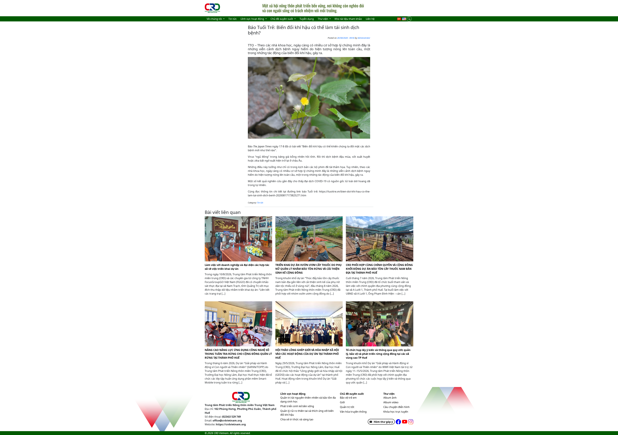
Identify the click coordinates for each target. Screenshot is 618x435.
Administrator (364, 37)
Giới (342, 402)
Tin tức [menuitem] (232, 19)
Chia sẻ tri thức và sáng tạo (296, 419)
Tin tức (260, 202)
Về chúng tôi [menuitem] (215, 19)
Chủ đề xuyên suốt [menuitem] (282, 19)
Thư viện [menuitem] (323, 19)
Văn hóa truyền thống (353, 411)
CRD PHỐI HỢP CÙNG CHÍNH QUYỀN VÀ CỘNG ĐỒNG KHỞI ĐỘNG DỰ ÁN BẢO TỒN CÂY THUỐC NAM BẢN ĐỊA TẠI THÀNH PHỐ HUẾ (379, 268)
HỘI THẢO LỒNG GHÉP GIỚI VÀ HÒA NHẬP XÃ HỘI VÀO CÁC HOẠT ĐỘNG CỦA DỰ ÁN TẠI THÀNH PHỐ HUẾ (307, 353)
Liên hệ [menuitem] (370, 19)
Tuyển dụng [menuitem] (307, 19)
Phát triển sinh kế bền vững (297, 406)
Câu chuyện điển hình (396, 407)
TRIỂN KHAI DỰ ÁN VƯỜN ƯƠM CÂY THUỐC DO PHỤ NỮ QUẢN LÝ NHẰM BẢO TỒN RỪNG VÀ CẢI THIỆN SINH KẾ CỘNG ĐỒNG (308, 268)
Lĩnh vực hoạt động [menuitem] (253, 19)
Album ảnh (390, 397)
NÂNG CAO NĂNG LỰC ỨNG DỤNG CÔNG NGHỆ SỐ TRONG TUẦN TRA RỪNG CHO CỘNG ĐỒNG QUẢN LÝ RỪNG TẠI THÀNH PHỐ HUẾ (238, 353)
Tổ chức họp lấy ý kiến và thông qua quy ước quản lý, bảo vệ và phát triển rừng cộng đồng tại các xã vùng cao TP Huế (378, 353)
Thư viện (389, 394)
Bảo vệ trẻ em (348, 397)
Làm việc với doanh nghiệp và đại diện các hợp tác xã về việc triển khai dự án (237, 267)
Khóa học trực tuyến (395, 411)
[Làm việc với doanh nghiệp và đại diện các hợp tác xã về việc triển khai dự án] (238, 238)
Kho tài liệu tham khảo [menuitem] (348, 19)
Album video (390, 402)
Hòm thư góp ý (383, 422)
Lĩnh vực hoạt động (292, 394)
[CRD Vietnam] (213, 8)
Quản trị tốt (347, 407)
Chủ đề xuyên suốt (352, 394)
